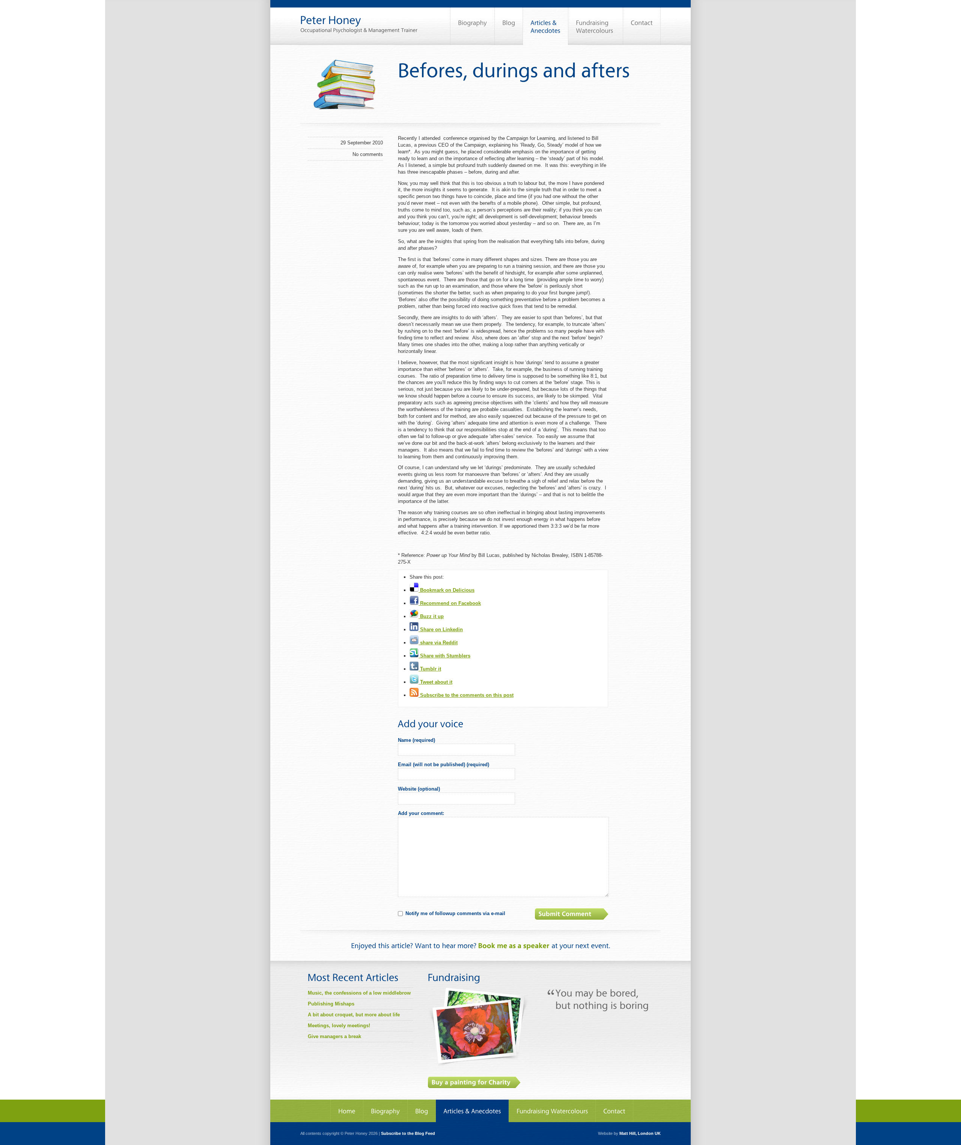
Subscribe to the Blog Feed (408, 1133)
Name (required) (416, 740)
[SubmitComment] (572, 914)
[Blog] (509, 26)
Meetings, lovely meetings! (339, 1025)
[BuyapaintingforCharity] (474, 1082)
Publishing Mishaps (331, 1004)
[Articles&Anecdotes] (472, 1111)
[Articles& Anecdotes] (545, 26)
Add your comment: (421, 813)
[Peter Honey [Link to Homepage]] (358, 16)
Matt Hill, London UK (640, 1133)
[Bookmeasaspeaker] (514, 946)
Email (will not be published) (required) (443, 764)
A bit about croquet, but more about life (354, 1014)
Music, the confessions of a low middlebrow (359, 993)
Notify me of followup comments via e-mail (455, 913)
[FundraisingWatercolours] (595, 26)
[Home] (347, 1111)
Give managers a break (334, 1036)
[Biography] (472, 26)
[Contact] (641, 26)
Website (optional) (419, 789)
